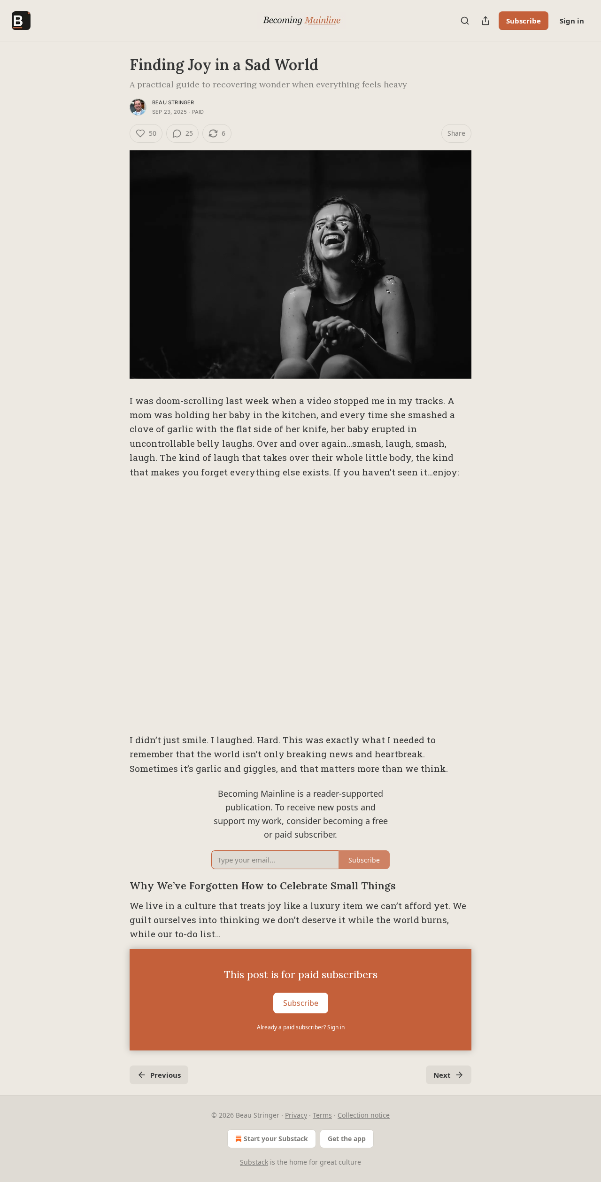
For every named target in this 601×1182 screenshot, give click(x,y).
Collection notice (364, 1115)
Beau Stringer (173, 102)
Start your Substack (276, 1138)
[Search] (464, 20)
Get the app (347, 1138)
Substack (254, 1162)
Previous (165, 1075)
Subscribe (523, 20)
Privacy (296, 1115)
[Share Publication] (485, 20)
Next (442, 1075)
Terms (322, 1115)
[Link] (116, 886)
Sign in (572, 20)
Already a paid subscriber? (301, 1027)
